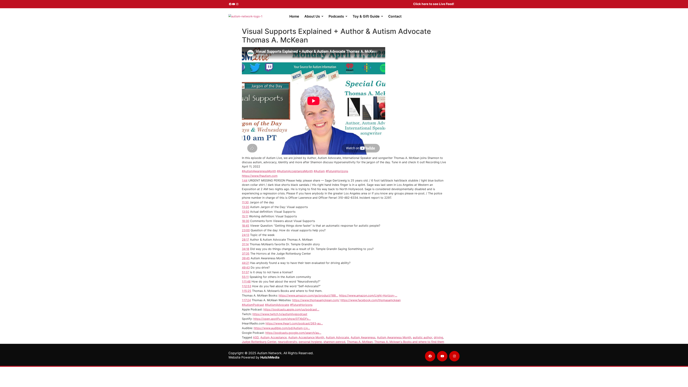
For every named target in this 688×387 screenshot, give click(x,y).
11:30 (245, 202)
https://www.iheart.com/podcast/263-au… (294, 323)
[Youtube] (234, 4)
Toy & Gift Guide (366, 16)
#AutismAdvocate (277, 305)
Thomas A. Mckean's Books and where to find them (409, 341)
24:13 (245, 235)
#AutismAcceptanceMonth (295, 171)
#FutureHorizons (337, 171)
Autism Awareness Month (394, 337)
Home (294, 16)
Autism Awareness (363, 337)
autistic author (422, 337)
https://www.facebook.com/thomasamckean (370, 300)
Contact (395, 16)
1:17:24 (246, 300)
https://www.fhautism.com (260, 176)
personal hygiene (310, 341)
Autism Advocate (337, 337)
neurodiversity (287, 341)
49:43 (246, 267)
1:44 (244, 180)
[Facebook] (230, 4)
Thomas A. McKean (360, 341)
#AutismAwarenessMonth (259, 171)
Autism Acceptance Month (306, 337)
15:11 (245, 216)
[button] (314, 16)
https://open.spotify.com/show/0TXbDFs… (282, 319)
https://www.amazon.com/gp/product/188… (308, 295)
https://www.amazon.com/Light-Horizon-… (368, 295)
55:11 (245, 277)
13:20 (245, 207)
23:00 (246, 230)
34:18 (245, 249)
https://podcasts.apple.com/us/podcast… (291, 309)
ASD (256, 337)
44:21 (245, 263)
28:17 (245, 239)
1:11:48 (246, 281)
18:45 (245, 225)
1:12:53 (246, 286)
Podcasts (336, 16)
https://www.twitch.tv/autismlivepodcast (279, 314)
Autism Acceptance (273, 337)
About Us (312, 16)
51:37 (245, 272)
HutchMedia (269, 357)
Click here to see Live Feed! (433, 4)
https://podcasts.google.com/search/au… (293, 333)
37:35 (245, 253)
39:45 (246, 258)
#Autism (319, 171)
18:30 (245, 221)
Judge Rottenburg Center (259, 341)
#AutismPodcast (253, 305)
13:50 (245, 211)
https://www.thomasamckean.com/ (316, 300)
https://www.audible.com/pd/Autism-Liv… (282, 328)
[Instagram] (237, 4)
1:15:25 (246, 291)
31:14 (245, 244)
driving (438, 337)
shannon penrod (334, 341)
